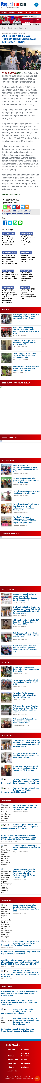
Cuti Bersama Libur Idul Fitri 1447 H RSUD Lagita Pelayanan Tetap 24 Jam (26, 635)
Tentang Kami (26, 1078)
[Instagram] (9, 207)
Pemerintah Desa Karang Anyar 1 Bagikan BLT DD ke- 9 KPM (26, 492)
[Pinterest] (18, 207)
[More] (27, 207)
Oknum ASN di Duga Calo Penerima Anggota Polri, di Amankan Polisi (24, 342)
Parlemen (12, 1063)
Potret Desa (13, 1060)
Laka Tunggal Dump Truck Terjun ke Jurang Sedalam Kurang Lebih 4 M (24, 355)
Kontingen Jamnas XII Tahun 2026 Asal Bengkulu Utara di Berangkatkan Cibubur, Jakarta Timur (19, 1002)
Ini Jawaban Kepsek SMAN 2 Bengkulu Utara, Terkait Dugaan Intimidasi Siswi (17, 1030)
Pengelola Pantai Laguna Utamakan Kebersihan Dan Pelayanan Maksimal (24, 695)
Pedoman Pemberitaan (16, 1078)
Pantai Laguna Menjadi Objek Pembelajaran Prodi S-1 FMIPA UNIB (25, 682)
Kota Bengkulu (23, 28)
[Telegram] (23, 207)
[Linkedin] (14, 207)
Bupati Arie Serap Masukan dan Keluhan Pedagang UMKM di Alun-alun (26, 669)
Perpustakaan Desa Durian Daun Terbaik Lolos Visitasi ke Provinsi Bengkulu (26, 480)
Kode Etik (33, 1078)
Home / (4, 28)
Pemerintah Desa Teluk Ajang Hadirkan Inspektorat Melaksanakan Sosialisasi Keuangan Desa (26, 507)
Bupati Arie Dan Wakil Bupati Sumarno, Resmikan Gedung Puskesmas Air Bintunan (25, 768)
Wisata (11, 1067)
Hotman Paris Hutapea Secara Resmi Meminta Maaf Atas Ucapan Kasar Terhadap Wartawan (20, 943)
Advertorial (12, 1071)
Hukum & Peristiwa (31, 12)
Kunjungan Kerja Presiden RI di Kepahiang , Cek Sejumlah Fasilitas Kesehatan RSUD (26, 317)
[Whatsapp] (5, 207)
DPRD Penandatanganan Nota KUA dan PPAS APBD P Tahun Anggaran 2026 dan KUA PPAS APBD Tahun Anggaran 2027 (18, 837)
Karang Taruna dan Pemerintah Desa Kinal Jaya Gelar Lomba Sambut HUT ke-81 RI (25, 468)
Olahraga (25, 1067)
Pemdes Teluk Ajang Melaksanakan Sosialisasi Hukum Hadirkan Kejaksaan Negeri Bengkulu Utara (24, 520)
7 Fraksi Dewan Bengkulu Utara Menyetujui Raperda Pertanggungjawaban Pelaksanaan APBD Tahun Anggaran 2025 (24, 873)
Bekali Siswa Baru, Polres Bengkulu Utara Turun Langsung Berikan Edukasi (17, 1011)
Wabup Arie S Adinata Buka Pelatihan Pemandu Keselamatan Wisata (25, 721)
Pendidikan (26, 1063)
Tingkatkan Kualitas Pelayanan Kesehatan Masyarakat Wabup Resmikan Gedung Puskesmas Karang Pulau (20, 781)
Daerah (20, 12)
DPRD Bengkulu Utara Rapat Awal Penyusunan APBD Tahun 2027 (26, 848)
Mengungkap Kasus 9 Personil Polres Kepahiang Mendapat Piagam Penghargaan (26, 368)
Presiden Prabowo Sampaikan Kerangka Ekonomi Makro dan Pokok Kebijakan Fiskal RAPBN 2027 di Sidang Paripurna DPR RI (20, 962)
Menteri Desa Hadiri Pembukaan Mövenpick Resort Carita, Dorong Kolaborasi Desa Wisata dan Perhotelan (20, 973)
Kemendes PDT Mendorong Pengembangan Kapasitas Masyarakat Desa (20, 953)
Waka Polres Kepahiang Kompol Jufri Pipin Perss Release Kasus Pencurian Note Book (26, 331)
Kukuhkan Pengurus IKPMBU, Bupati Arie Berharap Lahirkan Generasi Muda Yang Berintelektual (26, 1021)
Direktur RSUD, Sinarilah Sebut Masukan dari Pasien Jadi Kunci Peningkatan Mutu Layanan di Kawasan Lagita (26, 610)
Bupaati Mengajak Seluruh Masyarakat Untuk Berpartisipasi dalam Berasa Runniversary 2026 (25, 597)
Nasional (12, 12)
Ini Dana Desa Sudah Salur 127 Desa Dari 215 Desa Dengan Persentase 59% (26, 622)
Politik (24, 1060)
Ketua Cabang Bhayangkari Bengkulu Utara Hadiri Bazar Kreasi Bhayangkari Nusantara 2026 (26, 908)
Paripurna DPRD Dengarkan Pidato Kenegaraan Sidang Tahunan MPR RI (25, 807)
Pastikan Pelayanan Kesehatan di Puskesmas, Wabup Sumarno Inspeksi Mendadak (20, 790)
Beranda (4, 12)
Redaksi (7, 1078)
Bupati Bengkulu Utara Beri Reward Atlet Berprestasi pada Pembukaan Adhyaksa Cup (25, 649)
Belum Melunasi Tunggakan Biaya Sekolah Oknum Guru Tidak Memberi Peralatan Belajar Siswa (19, 993)
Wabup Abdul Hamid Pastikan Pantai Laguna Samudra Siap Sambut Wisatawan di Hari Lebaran (25, 709)
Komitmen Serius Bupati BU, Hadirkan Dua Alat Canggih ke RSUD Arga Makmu (26, 755)
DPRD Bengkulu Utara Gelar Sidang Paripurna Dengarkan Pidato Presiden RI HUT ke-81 (19, 827)
